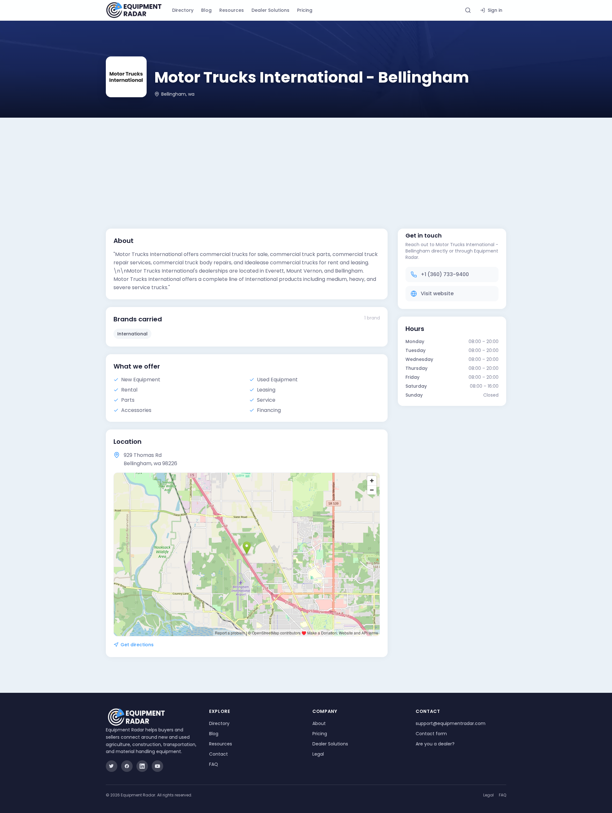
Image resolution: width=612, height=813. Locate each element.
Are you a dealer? (435, 744)
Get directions (137, 644)
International (132, 334)
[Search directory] (468, 10)
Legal (318, 754)
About (319, 723)
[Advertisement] (306, 165)
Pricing (304, 10)
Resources (231, 10)
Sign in (495, 10)
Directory (182, 10)
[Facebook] (127, 766)
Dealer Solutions (270, 10)
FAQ (213, 764)
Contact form (431, 733)
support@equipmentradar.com (450, 723)
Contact (218, 754)
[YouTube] (157, 766)
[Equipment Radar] (134, 10)
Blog (206, 10)
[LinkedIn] (142, 766)
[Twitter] (111, 766)
